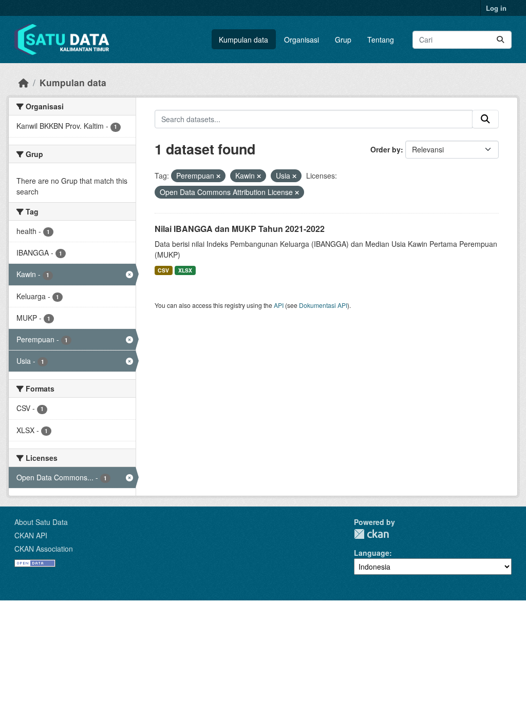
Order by (385, 149)
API (279, 305)
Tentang (380, 39)
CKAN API (30, 535)
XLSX (185, 270)
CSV (163, 270)
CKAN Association (43, 548)
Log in (496, 8)
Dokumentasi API (323, 305)
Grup (343, 39)
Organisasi (301, 39)
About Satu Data (41, 522)
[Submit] (500, 40)
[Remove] (218, 176)
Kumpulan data (243, 39)
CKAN (371, 534)
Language (371, 553)
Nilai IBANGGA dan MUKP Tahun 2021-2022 (240, 229)
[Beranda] (23, 82)
